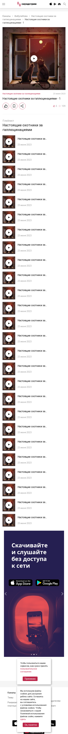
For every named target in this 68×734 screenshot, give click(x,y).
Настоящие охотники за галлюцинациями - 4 (31, 473)
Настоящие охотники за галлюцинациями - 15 (31, 307)
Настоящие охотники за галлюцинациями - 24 (31, 171)
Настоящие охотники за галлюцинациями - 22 (31, 201)
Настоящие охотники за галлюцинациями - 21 (31, 216)
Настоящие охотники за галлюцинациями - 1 (31, 519)
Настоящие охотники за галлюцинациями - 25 (31, 155)
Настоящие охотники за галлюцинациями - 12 (31, 352)
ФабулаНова (21, 16)
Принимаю (30, 679)
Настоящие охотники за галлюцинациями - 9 (31, 398)
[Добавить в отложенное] (14, 106)
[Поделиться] (22, 106)
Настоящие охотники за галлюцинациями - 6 (31, 443)
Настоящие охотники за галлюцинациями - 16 (31, 292)
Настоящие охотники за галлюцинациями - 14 (31, 322)
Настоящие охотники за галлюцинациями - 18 (31, 261)
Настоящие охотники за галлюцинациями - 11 (31, 367)
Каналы (7, 16)
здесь (23, 719)
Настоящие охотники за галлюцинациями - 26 (31, 140)
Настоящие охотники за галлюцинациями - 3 (31, 489)
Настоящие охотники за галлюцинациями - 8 (31, 413)
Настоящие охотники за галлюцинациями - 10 (31, 383)
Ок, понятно (31, 725)
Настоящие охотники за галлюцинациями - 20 (31, 231)
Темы (10, 697)
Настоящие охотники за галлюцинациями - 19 (31, 246)
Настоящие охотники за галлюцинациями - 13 (31, 337)
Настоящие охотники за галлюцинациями (21, 94)
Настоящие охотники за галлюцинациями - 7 (31, 428)
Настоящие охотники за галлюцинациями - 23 (31, 186)
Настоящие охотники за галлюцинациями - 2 (31, 504)
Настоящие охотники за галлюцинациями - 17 (31, 277)
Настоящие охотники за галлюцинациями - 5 (31, 458)
